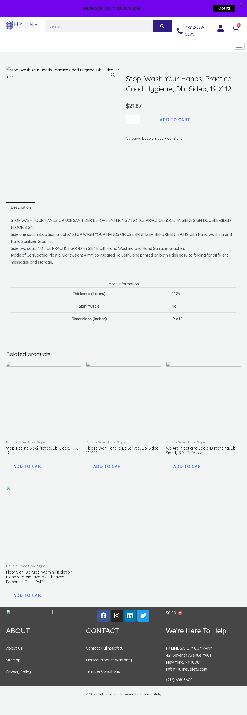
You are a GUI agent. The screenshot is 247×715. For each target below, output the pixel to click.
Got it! (224, 8)
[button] (113, 74)
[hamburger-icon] (239, 46)
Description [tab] (21, 207)
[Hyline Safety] (29, 615)
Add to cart (175, 119)
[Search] (162, 26)
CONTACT (102, 631)
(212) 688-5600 (179, 679)
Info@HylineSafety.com (186, 669)
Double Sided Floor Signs (162, 138)
